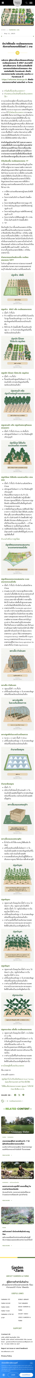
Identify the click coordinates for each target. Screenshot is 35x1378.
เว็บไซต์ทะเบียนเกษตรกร (15, 112)
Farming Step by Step (7, 1316)
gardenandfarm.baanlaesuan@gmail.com (19, 1342)
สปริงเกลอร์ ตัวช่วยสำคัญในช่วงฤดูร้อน (16, 1233)
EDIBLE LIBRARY (23, 1299)
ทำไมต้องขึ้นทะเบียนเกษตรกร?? (14, 91)
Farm (4, 1137)
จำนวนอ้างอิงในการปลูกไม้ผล (10, 539)
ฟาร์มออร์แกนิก (14, 1182)
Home (3, 30)
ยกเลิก (13, 1375)
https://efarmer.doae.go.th (14, 79)
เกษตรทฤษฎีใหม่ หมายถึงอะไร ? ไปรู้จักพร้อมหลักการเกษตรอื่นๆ (16, 1142)
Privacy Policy (6, 1356)
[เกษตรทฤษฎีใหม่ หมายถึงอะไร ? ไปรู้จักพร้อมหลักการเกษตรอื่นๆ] (17, 1125)
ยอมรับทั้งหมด (26, 1375)
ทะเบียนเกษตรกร (15, 1101)
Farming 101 (14, 30)
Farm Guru (5, 1307)
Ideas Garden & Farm (24, 1308)
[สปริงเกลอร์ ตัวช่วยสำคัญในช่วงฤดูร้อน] (17, 1215)
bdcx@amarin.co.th (7, 1351)
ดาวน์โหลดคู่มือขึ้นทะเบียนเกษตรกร (12, 1066)
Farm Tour (5, 1311)
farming (10, 1137)
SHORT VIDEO (23, 1314)
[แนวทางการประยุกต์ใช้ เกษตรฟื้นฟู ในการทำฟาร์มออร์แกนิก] (17, 1170)
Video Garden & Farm (24, 1319)
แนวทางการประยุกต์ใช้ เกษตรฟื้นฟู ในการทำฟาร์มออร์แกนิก (16, 1187)
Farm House (5, 1303)
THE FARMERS (23, 1303)
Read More (6, 1155)
